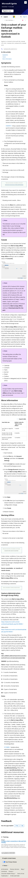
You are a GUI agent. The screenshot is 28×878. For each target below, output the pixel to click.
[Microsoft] (14, 17)
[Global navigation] (1, 16)
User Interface (9, 20)
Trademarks (4, 876)
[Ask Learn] (22, 20)
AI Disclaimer (4, 869)
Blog (22, 869)
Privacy (10, 871)
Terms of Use (20, 873)
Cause (4, 57)
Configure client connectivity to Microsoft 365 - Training (14, 841)
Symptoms (5, 55)
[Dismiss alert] (25, 2)
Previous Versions (14, 869)
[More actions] (25, 20)
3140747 (8, 126)
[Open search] (20, 16)
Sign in (25, 16)
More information (7, 59)
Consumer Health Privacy (7, 873)
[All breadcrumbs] (2, 20)
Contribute (4, 871)
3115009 (6, 747)
